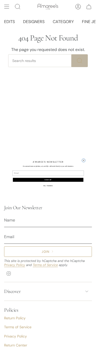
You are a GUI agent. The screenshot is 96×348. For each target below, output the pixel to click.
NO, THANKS (47, 185)
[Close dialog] (83, 160)
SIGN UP (48, 180)
